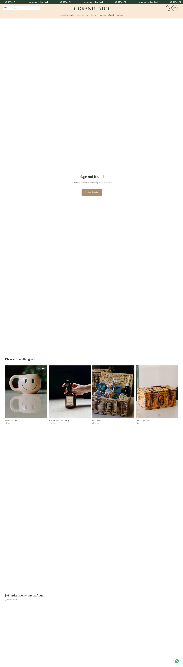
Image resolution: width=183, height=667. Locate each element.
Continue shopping (92, 192)
